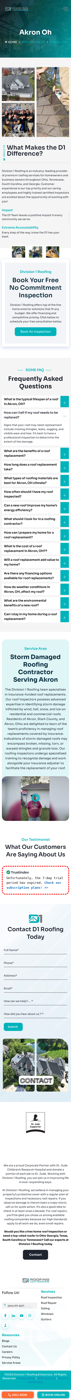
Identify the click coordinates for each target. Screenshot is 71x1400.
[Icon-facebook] (5, 1315)
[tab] (18, 252)
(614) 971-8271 (16, 1305)
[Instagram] (30, 1315)
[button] (65, 9)
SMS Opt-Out (46, 1378)
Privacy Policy (26, 1378)
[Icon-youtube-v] (21, 1315)
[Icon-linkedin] (13, 1315)
